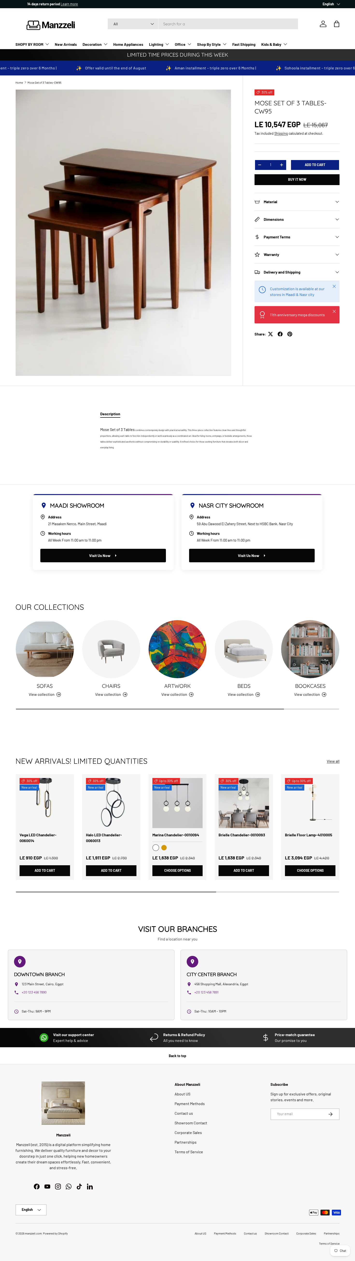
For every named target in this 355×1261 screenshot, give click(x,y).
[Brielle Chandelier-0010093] (244, 803)
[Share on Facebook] (280, 334)
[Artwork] (178, 649)
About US (182, 1094)
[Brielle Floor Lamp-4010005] (310, 803)
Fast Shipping (244, 44)
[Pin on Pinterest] (290, 334)
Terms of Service (189, 1151)
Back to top (177, 1056)
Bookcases (310, 686)
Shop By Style (209, 44)
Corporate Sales (188, 1132)
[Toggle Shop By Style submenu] (224, 44)
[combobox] (203, 24)
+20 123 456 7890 (34, 992)
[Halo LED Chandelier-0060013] (111, 803)
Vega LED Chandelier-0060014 (38, 837)
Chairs (111, 686)
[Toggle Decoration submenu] (105, 44)
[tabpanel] (177, 436)
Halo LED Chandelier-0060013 (104, 837)
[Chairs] (111, 649)
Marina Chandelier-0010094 (175, 834)
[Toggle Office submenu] (189, 44)
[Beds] (244, 649)
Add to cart (315, 165)
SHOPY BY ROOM (29, 44)
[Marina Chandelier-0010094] (177, 803)
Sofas (45, 686)
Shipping (281, 133)
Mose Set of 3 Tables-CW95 (44, 82)
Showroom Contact (191, 1122)
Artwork (177, 686)
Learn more (59, 4)
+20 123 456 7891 (206, 992)
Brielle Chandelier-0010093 (242, 834)
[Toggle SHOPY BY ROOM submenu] (47, 44)
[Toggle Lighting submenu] (167, 44)
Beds (243, 686)
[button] (336, 24)
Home (19, 82)
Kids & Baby (271, 44)
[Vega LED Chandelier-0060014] (45, 803)
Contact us (184, 1113)
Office (180, 44)
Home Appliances (128, 44)
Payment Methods (190, 1103)
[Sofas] (45, 649)
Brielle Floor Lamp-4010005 (308, 834)
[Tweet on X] (270, 334)
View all (333, 761)
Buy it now (297, 179)
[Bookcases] (310, 649)
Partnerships (186, 1142)
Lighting (156, 44)
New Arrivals (66, 44)
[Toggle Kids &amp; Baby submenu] (285, 44)
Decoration (92, 44)
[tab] (110, 414)
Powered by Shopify (55, 1233)
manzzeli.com (33, 1233)
